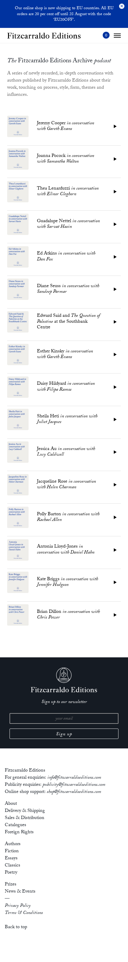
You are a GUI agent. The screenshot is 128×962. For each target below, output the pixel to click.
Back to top (16, 927)
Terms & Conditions (24, 913)
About (11, 804)
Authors (13, 844)
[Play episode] (115, 126)
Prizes (10, 885)
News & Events (20, 892)
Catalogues (15, 825)
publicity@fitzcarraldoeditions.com (74, 785)
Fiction (12, 851)
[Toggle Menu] (117, 36)
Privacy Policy (18, 906)
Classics (12, 866)
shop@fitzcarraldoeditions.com (74, 792)
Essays (11, 859)
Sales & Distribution (24, 818)
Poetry (11, 873)
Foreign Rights (19, 833)
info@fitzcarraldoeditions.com (74, 778)
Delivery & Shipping (25, 811)
